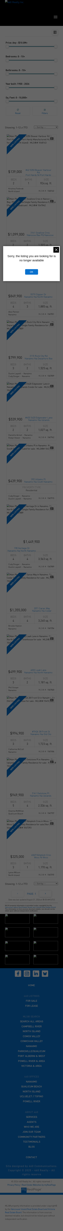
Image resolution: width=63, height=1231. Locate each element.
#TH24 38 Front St (41, 732)
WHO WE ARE (31, 1126)
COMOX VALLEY (31, 1036)
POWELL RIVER (31, 1101)
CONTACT (31, 1157)
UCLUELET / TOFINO (31, 1096)
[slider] (7, 46)
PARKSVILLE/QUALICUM (31, 1051)
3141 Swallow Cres (40, 233)
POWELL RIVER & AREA (31, 1061)
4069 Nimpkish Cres (41, 855)
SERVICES (31, 1116)
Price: (16, 42)
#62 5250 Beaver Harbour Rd (38, 172)
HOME (31, 985)
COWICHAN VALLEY (32, 1041)
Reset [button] (18, 111)
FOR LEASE (31, 1005)
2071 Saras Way (42, 609)
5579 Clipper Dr (38, 295)
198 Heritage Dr (22, 549)
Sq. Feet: (16, 97)
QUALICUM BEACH (31, 1086)
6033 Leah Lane (38, 670)
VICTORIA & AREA (31, 1065)
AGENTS (31, 1121)
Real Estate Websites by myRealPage (39, 1185)
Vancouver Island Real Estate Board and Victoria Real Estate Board (30, 907)
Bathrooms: (16, 70)
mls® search (31, 1016)
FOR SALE (31, 1000)
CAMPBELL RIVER (31, 1026)
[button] (18, 973)
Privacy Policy (13, 1185)
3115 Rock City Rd (38, 356)
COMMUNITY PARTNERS (31, 1136)
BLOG (31, 1146)
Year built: (17, 83)
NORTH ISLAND (31, 1031)
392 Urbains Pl (38, 480)
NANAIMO (31, 1046)
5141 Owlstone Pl (40, 794)
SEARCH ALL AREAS (31, 1021)
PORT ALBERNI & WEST (31, 1056)
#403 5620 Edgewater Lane (38, 418)
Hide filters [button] (44, 111)
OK (31, 272)
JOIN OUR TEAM (31, 1131)
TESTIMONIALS (31, 1141)
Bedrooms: (15, 56)
